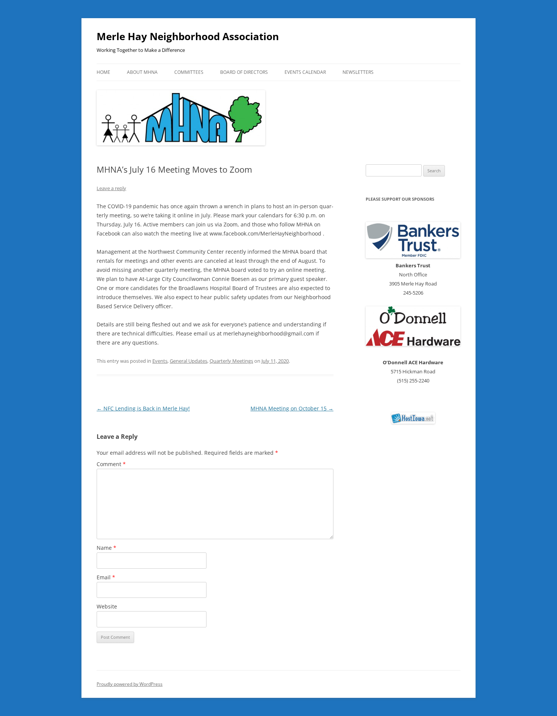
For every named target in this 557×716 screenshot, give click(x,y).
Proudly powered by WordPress (130, 684)
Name (106, 547)
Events (159, 360)
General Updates (188, 360)
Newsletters (358, 72)
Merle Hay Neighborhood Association (188, 36)
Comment (111, 464)
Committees (188, 72)
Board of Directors (244, 72)
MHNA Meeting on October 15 (291, 408)
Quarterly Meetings (231, 360)
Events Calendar (305, 72)
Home (103, 72)
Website (107, 606)
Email (106, 577)
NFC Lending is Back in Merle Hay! (143, 408)
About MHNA (142, 72)
